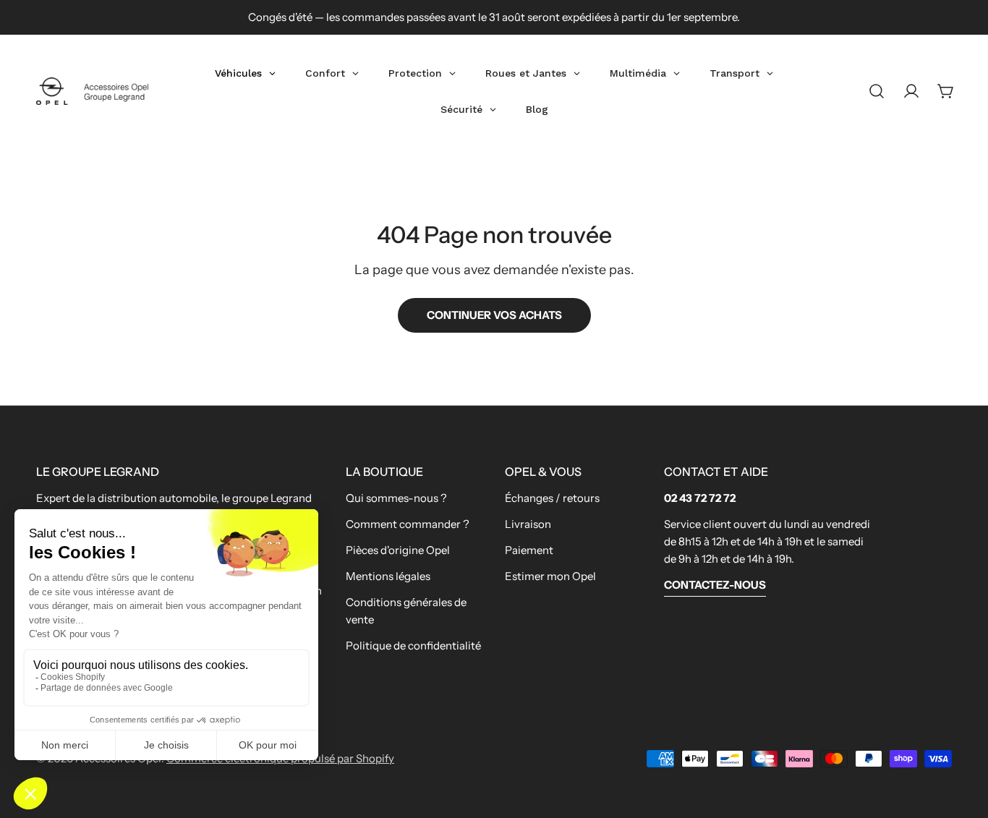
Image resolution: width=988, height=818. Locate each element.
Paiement (529, 550)
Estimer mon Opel (550, 576)
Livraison (528, 524)
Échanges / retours (552, 498)
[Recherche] (876, 91)
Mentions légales (388, 576)
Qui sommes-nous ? (396, 498)
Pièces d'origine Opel (398, 550)
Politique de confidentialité (413, 645)
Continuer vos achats (494, 315)
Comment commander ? (407, 524)
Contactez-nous (715, 585)
